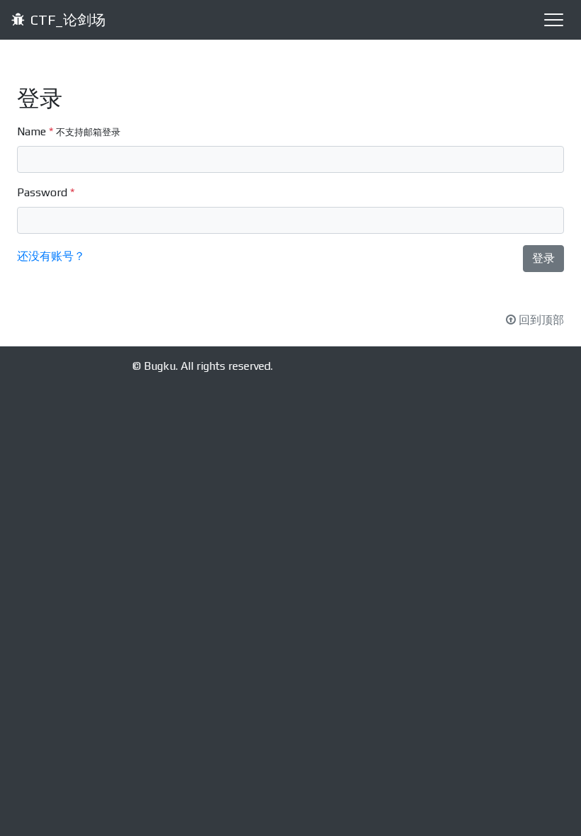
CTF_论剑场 (68, 19)
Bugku (160, 366)
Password (45, 192)
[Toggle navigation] (553, 20)
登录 (543, 258)
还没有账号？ (51, 256)
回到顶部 (541, 320)
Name (68, 131)
